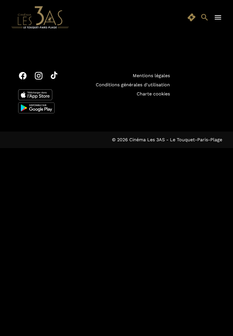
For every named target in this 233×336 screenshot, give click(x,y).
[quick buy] (191, 17)
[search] (204, 17)
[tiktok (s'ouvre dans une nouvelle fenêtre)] (54, 75)
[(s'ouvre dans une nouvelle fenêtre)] (35, 94)
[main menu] (218, 17)
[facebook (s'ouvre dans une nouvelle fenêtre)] (22, 75)
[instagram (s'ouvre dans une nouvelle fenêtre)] (38, 75)
